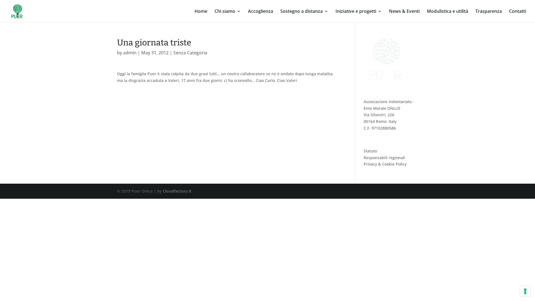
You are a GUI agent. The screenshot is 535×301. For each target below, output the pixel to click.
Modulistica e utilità (447, 11)
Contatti (517, 11)
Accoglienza (260, 11)
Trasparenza (488, 11)
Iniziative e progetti (355, 11)
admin (130, 53)
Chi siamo (225, 11)
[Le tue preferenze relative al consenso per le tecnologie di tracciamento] (525, 291)
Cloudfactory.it (177, 191)
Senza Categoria (190, 53)
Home (200, 11)
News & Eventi (404, 11)
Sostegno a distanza (301, 11)
